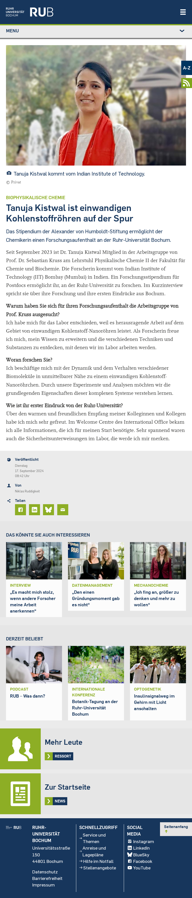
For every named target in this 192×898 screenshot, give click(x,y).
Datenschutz (45, 871)
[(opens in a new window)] (90, 12)
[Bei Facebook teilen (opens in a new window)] (21, 509)
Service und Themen (94, 838)
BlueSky (141, 854)
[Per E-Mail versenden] (63, 509)
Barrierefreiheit (47, 878)
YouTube (141, 867)
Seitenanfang (176, 829)
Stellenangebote (99, 867)
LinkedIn (141, 848)
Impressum (43, 884)
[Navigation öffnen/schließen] (183, 12)
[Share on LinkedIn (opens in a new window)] (35, 509)
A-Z (186, 68)
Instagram (143, 841)
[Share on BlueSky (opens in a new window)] (49, 509)
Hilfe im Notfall (98, 861)
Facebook (142, 861)
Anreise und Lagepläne (94, 851)
